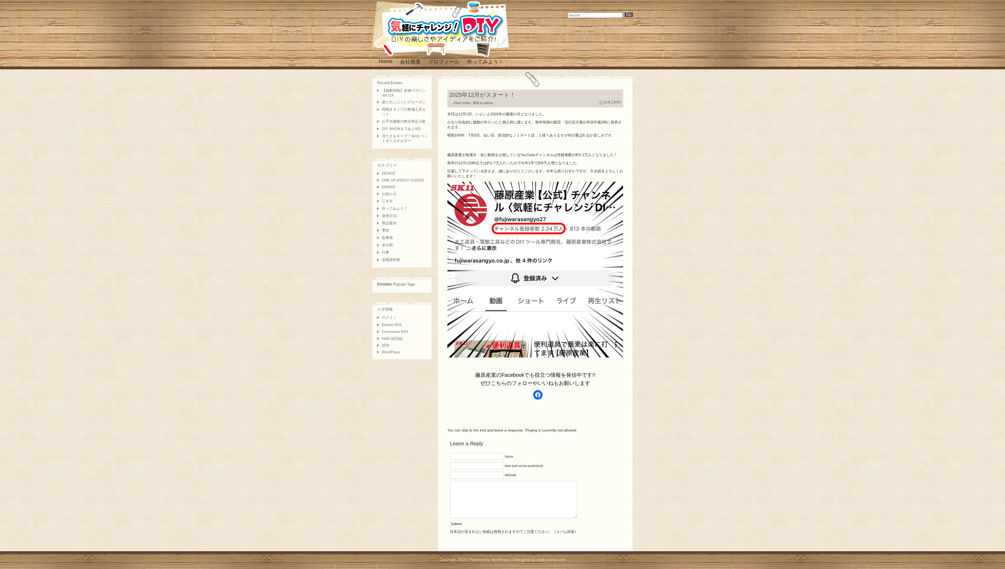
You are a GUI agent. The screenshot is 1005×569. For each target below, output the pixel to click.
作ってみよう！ (485, 62)
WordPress (391, 352)
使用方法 (389, 216)
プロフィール (444, 62)
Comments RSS (395, 331)
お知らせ (389, 194)
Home (386, 61)
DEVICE (388, 173)
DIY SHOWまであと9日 (401, 129)
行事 (385, 252)
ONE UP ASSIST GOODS (403, 180)
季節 (476, 103)
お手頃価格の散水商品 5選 (403, 121)
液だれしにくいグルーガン (404, 102)
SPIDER (388, 187)
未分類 (387, 245)
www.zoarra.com (551, 560)
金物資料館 (391, 260)
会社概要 (410, 62)
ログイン (389, 317)
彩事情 (387, 238)
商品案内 (389, 223)
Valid (392, 338)
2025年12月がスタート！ (482, 95)
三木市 (387, 201)
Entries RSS (392, 325)
